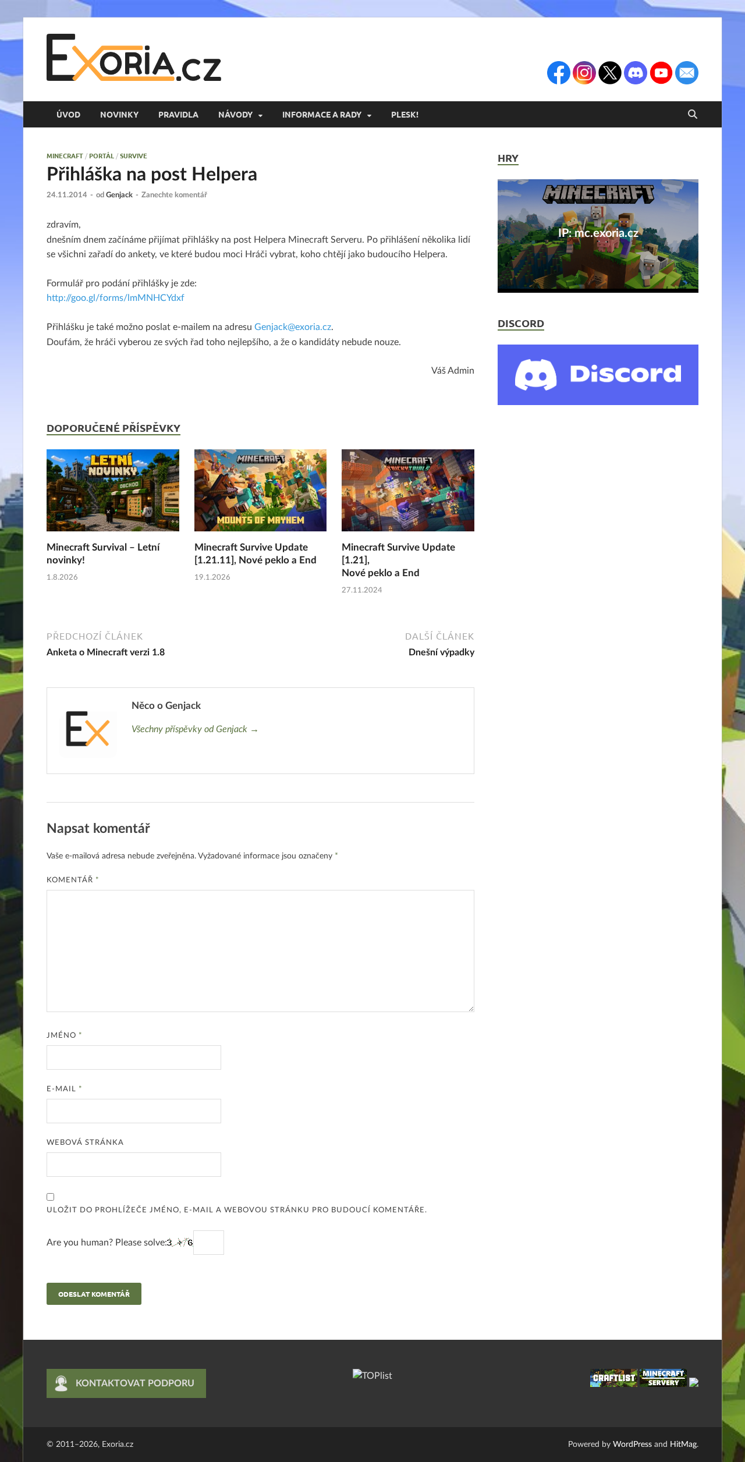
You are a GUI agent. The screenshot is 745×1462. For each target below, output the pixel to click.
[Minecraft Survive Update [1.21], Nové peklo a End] (408, 494)
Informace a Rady (321, 114)
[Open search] (692, 114)
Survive (133, 155)
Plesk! (404, 114)
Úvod (68, 114)
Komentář (73, 880)
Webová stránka (85, 1143)
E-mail (65, 1089)
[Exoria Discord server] (598, 402)
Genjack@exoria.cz (292, 327)
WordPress (632, 1444)
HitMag (683, 1444)
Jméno (65, 1035)
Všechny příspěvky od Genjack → (195, 729)
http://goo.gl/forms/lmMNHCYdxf (116, 298)
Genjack (119, 195)
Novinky (119, 114)
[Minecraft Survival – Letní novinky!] (113, 494)
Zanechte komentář (174, 195)
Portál (101, 155)
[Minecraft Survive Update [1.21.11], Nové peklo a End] (260, 494)
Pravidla (178, 114)
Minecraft (65, 155)
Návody (235, 114)
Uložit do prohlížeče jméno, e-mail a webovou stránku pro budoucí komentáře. (237, 1210)
